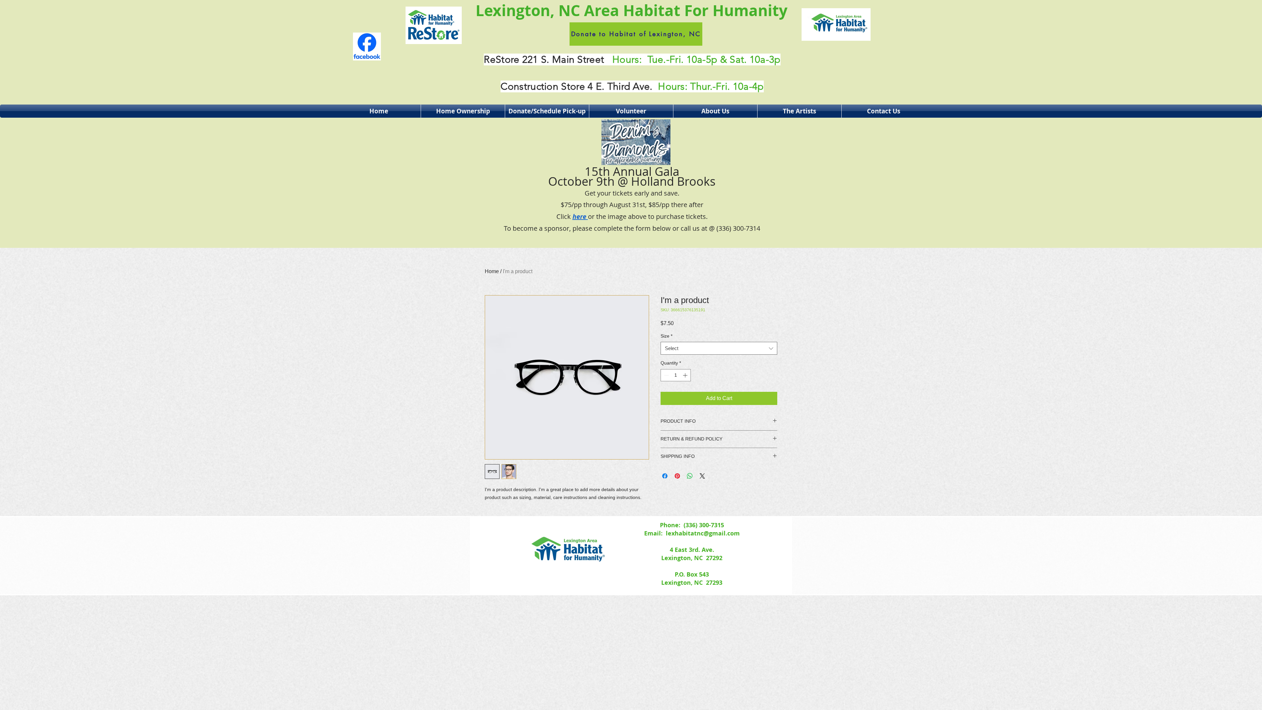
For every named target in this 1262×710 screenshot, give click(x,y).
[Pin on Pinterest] (677, 476)
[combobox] (719, 348)
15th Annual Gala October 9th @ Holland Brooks (631, 192)
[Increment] (686, 375)
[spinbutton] (676, 375)
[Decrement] (666, 375)
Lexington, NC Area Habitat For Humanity (631, 10)
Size (666, 336)
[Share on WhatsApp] (690, 476)
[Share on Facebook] (665, 476)
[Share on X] (702, 476)
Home (492, 271)
